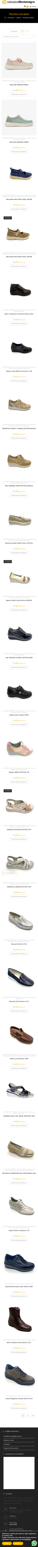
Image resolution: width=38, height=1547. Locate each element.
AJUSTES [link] (27, 1539)
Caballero (19, 1055)
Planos (28, 711)
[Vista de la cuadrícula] (22, 31)
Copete (29, 1169)
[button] (33, 45)
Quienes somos (8, 1440)
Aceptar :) (7, 1543)
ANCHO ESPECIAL (20, 367)
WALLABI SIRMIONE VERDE (19, 142)
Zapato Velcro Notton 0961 (19, 715)
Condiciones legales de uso (12, 1436)
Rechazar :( (18, 1543)
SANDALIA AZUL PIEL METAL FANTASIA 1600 (19, 1116)
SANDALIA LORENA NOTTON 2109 (19, 887)
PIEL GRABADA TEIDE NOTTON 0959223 (19, 486)
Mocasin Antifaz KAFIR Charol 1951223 (19, 543)
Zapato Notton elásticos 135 (19, 1230)
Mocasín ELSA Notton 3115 (19, 1001)
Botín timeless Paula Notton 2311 (19, 1342)
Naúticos (5, 1056)
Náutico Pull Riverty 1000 (19, 1059)
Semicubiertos (20, 197)
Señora (15, 82)
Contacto (6, 1444)
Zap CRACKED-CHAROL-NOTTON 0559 (19, 658)
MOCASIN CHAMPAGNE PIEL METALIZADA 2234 (19, 1173)
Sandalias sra (13, 827)
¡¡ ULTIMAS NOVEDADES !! (8, 81)
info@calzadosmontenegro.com (20, 1531)
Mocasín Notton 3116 (19, 944)
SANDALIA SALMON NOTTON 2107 (19, 829)
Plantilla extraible (31, 81)
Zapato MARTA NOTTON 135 (19, 772)
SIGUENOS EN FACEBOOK (14, 1454)
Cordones (33, 1055)
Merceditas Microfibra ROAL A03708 (19, 199)
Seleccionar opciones (19, 94)
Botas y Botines (21, 310)
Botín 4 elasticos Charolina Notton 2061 (19, 314)
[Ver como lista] (27, 31)
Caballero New (26, 1055)
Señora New (21, 82)
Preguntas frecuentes (10, 1448)
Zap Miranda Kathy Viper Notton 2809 (19, 1286)
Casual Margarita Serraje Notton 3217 (19, 1398)
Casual (18, 81)
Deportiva (33, 424)
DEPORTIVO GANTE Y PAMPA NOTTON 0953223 (19, 428)
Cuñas (28, 367)
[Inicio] (5, 18)
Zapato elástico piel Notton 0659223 (19, 600)
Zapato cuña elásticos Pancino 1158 (19, 371)
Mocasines (23, 81)
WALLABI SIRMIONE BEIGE (19, 85)
